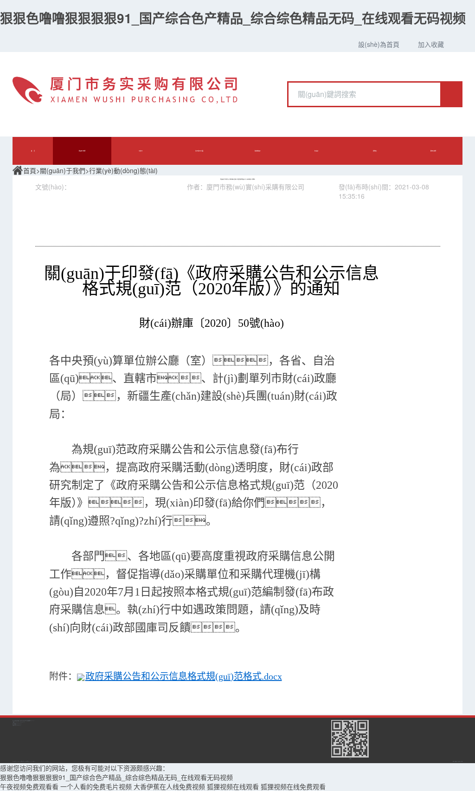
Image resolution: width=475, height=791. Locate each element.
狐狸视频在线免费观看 (293, 786)
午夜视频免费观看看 (29, 786)
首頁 (29, 170)
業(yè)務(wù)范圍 (199, 151)
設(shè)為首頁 (378, 44)
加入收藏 (431, 44)
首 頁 (33, 151)
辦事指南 (316, 151)
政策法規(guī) (258, 151)
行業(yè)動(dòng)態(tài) (123, 170)
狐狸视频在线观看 (233, 786)
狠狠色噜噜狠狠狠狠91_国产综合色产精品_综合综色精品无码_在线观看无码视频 (233, 17)
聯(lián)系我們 (433, 151)
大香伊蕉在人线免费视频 (169, 786)
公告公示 (140, 151)
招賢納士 (375, 151)
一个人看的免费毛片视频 (96, 786)
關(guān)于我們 (82, 151)
